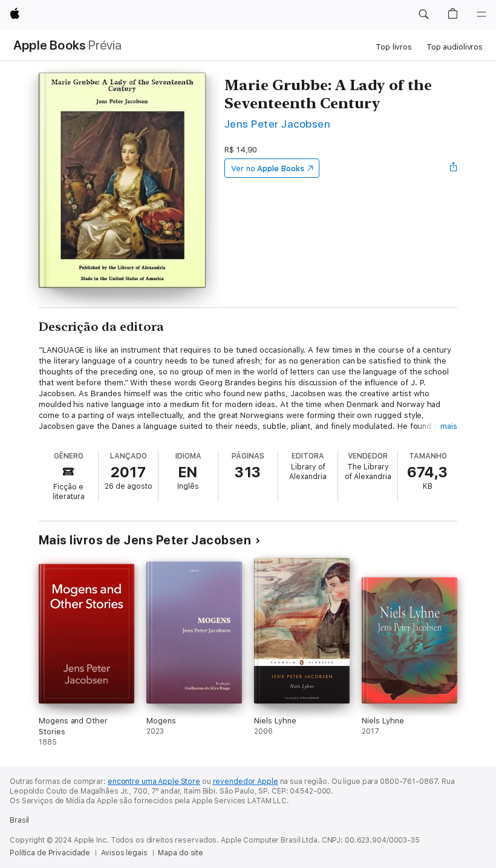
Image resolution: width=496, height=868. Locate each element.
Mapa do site (180, 853)
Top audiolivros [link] (454, 46)
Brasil (19, 820)
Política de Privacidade (50, 853)
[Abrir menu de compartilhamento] (454, 168)
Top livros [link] (394, 46)
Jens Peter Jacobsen (277, 123)
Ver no (267, 168)
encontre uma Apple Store (154, 781)
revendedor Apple (245, 781)
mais (448, 426)
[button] (423, 14)
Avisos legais (124, 853)
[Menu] (481, 14)
